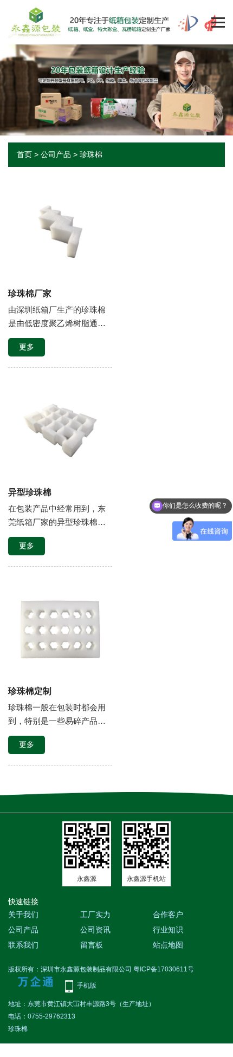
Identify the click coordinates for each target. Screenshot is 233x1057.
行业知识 (168, 929)
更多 (26, 346)
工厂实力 (95, 914)
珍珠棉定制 (29, 691)
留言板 (91, 945)
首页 (24, 154)
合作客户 (168, 914)
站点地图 (168, 945)
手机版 (86, 985)
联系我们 (23, 945)
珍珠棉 (91, 154)
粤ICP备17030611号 (163, 969)
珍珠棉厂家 (29, 293)
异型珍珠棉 (29, 492)
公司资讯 (95, 929)
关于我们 (23, 914)
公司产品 (56, 154)
